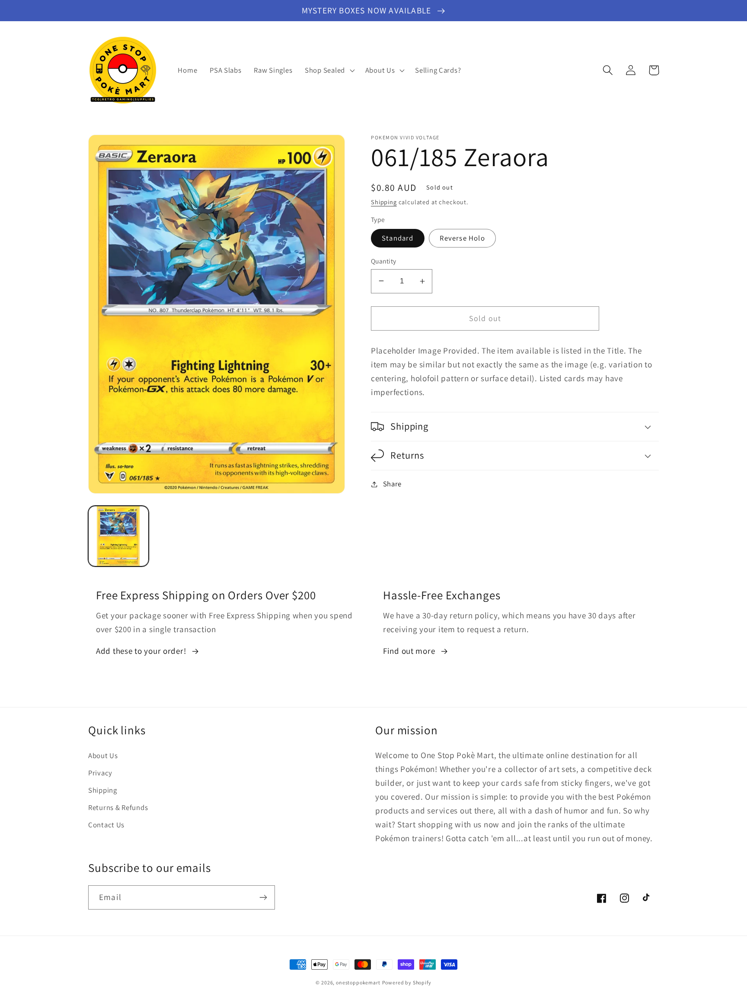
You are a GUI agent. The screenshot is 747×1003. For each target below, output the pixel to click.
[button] (329, 70)
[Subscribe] (263, 897)
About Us (103, 755)
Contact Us (106, 824)
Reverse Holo (462, 238)
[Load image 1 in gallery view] (118, 536)
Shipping (384, 202)
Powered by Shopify (406, 982)
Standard (398, 238)
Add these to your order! (141, 650)
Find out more (409, 650)
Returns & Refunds (118, 807)
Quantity (383, 261)
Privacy (100, 773)
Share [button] (392, 484)
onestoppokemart (358, 982)
